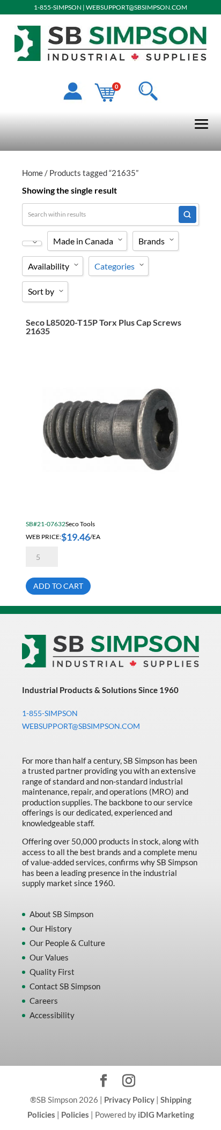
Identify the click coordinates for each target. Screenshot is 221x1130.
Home (32, 173)
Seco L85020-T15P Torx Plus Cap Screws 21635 (103, 326)
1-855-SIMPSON (58, 7)
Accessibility (52, 1015)
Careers (44, 1000)
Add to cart (58, 585)
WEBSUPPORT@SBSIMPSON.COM (136, 7)
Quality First (52, 972)
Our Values (49, 957)
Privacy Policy (129, 1099)
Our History (51, 928)
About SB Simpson (61, 914)
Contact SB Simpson (65, 986)
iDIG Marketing (166, 1114)
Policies (75, 1114)
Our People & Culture (67, 943)
